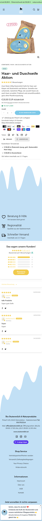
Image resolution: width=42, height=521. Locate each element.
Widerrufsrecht (21, 467)
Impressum (21, 481)
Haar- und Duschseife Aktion (20, 64)
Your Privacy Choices (21, 463)
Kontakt (21, 493)
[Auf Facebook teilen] (9, 135)
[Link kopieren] (26, 135)
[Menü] (4, 9)
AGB (21, 489)
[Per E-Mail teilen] (22, 135)
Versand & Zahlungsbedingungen (21, 459)
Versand (10, 102)
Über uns (21, 485)
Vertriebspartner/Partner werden (21, 456)
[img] (6, 292)
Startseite (5, 64)
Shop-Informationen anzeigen (11, 123)
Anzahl (4, 109)
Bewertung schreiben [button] (21, 272)
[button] (34, 9)
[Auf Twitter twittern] (13, 135)
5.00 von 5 (26, 250)
